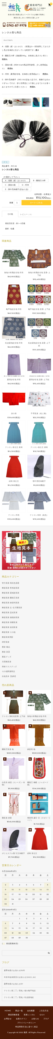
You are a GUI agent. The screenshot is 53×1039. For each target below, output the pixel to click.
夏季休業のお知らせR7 (13, 984)
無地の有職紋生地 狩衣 (14, 273)
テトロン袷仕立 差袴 (39, 447)
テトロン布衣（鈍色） (39, 515)
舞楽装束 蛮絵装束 (9, 613)
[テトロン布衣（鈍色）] (39, 501)
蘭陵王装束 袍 (8, 749)
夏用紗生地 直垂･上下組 (39, 380)
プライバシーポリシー (26, 1023)
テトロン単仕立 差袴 (14, 447)
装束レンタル (29, 1015)
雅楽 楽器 (6, 652)
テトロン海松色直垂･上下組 (13, 716)
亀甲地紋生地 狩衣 (14, 309)
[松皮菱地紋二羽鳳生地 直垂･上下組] (39, 328)
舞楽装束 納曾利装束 (10, 603)
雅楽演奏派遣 (13, 1015)
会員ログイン (21, 1019)
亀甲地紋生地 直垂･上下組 (39, 309)
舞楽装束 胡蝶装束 (9, 622)
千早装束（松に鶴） (39, 414)
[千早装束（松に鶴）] (39, 399)
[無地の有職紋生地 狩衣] (14, 258)
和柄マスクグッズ (9, 667)
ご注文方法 (43, 1011)
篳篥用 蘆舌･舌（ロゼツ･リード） (38, 819)
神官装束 (5, 642)
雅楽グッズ (6, 657)
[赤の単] (14, 399)
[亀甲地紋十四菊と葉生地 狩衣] (14, 295)
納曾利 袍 (31, 749)
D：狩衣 (25, 185)
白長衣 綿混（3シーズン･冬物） (13, 784)
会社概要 (31, 1011)
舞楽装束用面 (7, 637)
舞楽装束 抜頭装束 (9, 627)
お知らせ (35, 1019)
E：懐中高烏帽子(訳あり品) (16, 189)
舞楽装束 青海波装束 (10, 588)
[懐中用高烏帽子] (39, 467)
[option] (8, 102)
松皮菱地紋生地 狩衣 (14, 343)
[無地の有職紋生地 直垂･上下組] (39, 258)
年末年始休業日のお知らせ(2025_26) (20, 977)
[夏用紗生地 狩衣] (14, 365)
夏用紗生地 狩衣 (14, 380)
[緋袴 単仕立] (14, 467)
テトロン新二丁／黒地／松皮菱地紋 (19, 997)
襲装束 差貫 (7, 818)
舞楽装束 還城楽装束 (10, 593)
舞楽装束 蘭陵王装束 (10, 598)
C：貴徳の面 (10, 185)
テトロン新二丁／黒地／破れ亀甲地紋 (20, 991)
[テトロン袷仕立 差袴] (39, 433)
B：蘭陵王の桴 (39, 181)
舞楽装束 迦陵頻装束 (10, 618)
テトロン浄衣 (13, 515)
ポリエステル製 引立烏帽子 (13, 853)
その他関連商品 (8, 672)
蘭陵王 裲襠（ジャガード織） (37, 784)
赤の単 (14, 414)
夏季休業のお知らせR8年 (14, 971)
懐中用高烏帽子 (39, 481)
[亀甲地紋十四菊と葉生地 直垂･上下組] (39, 295)
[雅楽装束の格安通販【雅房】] (26, 11)
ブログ (46, 1019)
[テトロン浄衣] (14, 501)
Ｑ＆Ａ (42, 1015)
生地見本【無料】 (9, 676)
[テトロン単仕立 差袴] (14, 433)
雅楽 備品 (6, 647)
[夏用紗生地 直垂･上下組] (39, 365)
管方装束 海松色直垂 (10, 583)
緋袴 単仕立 (14, 481)
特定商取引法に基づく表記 (26, 1027)
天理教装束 (6, 662)
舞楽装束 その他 (9, 632)
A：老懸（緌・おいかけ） (16, 181)
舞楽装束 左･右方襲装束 (12, 608)
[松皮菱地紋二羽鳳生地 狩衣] (14, 328)
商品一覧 (19, 1011)
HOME (8, 1011)
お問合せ (7, 1019)
